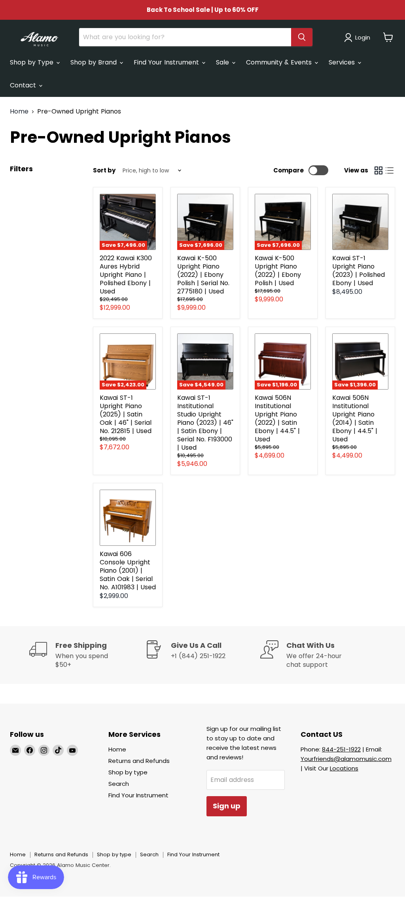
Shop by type (128, 772)
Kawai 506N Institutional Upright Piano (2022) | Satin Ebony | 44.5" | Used (277, 418)
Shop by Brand (94, 62)
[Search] (301, 37)
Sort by (104, 170)
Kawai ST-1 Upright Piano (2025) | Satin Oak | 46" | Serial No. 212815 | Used (125, 414)
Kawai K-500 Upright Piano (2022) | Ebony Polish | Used (278, 271)
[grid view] (378, 170)
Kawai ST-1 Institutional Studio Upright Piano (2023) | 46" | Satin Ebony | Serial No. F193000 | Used (205, 422)
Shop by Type (32, 62)
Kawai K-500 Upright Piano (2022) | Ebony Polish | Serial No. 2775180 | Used (203, 275)
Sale (223, 62)
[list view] (389, 170)
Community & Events (280, 62)
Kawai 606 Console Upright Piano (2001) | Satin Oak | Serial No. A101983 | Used (128, 570)
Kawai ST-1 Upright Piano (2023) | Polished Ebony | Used (358, 271)
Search (118, 784)
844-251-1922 (341, 749)
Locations (344, 768)
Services (343, 62)
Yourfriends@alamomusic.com (346, 759)
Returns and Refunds (139, 761)
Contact (24, 85)
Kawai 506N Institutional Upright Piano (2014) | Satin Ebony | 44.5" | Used (354, 418)
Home (19, 111)
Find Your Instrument (167, 62)
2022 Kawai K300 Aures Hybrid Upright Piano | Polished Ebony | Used (126, 275)
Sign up (226, 806)
